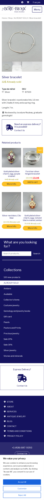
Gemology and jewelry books (17, 311)
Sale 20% (8, 339)
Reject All (22, 495)
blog (9, 421)
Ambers (7, 288)
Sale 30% (8, 345)
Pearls (7, 322)
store (10, 402)
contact (11, 426)
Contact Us (22, 453)
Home (4, 18)
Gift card (8, 316)
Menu (37, 9)
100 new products (12, 277)
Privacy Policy (15, 436)
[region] (22, 477)
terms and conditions (19, 431)
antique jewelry (16, 416)
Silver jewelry (10, 350)
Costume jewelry (11, 305)
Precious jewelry (11, 333)
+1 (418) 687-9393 (22, 447)
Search (36, 253)
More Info (11, 184)
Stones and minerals (13, 356)
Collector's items (11, 300)
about (10, 407)
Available (8, 294)
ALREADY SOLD (11, 283)
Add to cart (32, 182)
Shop (10, 18)
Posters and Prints (12, 328)
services (11, 411)
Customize (22, 489)
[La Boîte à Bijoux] (14, 9)
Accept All (22, 482)
